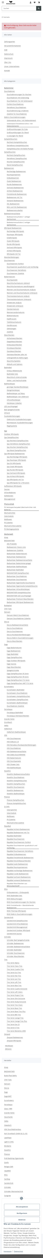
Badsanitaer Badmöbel (15, 570)
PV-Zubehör (11, 819)
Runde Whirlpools (13, 244)
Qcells (6, 1162)
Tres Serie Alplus (13, 963)
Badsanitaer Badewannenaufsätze (19, 560)
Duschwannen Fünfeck (15, 264)
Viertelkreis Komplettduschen (18, 145)
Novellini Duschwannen (15, 787)
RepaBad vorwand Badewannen (18, 880)
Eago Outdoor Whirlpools (16, 661)
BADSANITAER (9, 541)
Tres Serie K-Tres (13, 1028)
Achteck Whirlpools (14, 251)
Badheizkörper (9, 384)
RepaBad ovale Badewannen (17, 864)
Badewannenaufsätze (12, 213)
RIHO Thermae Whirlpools (16, 911)
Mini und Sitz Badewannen (17, 207)
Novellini (7, 771)
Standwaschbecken (14, 351)
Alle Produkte (12, 544)
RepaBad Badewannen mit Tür (18, 832)
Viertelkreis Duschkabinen (16, 107)
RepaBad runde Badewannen (18, 874)
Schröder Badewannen (15, 943)
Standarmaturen (13, 309)
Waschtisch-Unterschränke (17, 377)
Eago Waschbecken (14, 667)
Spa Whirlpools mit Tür (15, 479)
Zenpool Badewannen (15, 1037)
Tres (5, 959)
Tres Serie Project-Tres (15, 995)
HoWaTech (8, 729)
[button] (31, 2)
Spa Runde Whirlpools (15, 470)
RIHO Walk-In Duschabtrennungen (19, 914)
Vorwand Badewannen (15, 201)
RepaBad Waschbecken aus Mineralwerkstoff (17, 884)
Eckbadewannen (13, 178)
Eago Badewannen (14, 651)
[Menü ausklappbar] (3, 1)
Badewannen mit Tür (14, 197)
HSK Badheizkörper (14, 768)
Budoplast (8, 605)
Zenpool (7, 1034)
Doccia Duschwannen (15, 631)
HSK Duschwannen (14, 738)
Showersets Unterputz (15, 306)
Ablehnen (22, 1220)
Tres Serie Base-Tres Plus (16, 1011)
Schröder (7, 937)
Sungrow (7, 1195)
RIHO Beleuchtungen (14, 899)
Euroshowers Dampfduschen (17, 699)
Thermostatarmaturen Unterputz (19, 299)
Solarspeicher (12, 810)
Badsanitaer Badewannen (16, 557)
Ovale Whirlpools (13, 241)
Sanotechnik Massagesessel (17, 927)
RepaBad (7, 826)
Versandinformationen (12, 46)
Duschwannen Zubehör (15, 273)
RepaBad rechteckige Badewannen (20, 870)
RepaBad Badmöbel (14, 836)
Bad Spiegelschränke (12, 410)
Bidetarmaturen (13, 315)
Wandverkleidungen (11, 257)
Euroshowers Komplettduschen (18, 696)
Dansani (7, 612)
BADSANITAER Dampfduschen (18, 573)
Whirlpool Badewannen (13, 228)
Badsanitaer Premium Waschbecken (20, 599)
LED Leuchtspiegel (11, 406)
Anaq (6, 537)
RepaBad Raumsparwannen (17, 867)
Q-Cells (6, 806)
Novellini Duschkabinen (15, 777)
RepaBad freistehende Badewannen (20, 857)
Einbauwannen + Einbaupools (18, 892)
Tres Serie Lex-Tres (14, 979)
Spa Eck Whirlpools (14, 463)
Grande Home (9, 719)
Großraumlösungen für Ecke (17, 129)
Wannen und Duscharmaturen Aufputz (21, 290)
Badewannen (9, 168)
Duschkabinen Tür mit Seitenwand (19, 101)
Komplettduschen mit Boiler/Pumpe (20, 149)
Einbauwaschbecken (14, 345)
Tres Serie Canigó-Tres (15, 1018)
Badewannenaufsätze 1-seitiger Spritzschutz (18, 218)
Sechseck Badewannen (15, 188)
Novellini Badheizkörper (16, 794)
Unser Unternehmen (11, 66)
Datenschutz (18, 1251)
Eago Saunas (11, 664)
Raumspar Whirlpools (15, 234)
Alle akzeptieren (22, 1207)
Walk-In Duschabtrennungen (14, 117)
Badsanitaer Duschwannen (17, 579)
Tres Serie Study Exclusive (16, 1002)
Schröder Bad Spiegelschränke (18, 940)
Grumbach (8, 722)
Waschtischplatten (14, 361)
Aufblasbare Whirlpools (13, 486)
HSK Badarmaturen (14, 758)
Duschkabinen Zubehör (15, 706)
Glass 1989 (8, 1109)
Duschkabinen (9, 91)
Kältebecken (8, 496)
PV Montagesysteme (11, 529)
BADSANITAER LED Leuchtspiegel (19, 596)
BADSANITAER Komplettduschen (19, 592)
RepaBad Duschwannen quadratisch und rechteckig (22, 846)
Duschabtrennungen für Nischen (19, 94)
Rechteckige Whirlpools (15, 231)
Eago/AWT (8, 1096)
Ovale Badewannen (14, 181)
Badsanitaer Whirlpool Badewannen (20, 602)
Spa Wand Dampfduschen (16, 450)
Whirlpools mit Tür (14, 254)
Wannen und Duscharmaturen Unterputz (22, 293)
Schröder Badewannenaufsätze (18, 947)
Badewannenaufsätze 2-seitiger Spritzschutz (18, 223)
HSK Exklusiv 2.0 (13, 742)
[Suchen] (38, 8)
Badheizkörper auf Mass (16, 393)
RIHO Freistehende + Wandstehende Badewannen (20, 906)
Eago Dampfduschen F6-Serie (18, 674)
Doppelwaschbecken (14, 341)
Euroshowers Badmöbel (15, 690)
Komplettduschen (10, 139)
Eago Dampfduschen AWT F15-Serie (20, 683)
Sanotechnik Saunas (14, 934)
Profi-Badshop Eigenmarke (14, 1158)
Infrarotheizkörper (13, 400)
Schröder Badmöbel (14, 950)
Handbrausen (12, 325)
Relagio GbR (8, 1167)
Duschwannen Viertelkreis (16, 270)
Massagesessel (9, 499)
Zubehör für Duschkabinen (17, 114)
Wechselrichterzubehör (13, 526)
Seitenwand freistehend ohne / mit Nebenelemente (20, 125)
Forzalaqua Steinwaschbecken (18, 716)
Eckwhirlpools (12, 238)
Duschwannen (9, 260)
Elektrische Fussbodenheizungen (19, 419)
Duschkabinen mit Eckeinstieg (18, 98)
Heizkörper (9, 1046)
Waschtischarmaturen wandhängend (20, 286)
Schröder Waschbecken (15, 956)
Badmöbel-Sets (12, 374)
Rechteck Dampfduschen (16, 155)
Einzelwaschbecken (14, 348)
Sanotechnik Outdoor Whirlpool (18, 930)
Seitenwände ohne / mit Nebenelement (21, 120)
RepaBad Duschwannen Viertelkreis (20, 851)
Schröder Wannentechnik (13, 1191)
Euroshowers (9, 686)
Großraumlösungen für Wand (18, 132)
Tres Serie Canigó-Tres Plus (17, 1021)
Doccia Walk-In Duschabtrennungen (20, 638)
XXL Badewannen (13, 204)
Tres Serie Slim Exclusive (16, 998)
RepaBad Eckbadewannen (16, 854)
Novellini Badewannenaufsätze (18, 774)
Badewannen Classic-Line (16, 547)
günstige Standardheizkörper (17, 387)
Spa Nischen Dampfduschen (17, 447)
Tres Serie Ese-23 (13, 1024)
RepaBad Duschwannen (15, 839)
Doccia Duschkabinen (15, 628)
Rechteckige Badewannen (16, 171)
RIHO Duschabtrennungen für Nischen (21, 902)
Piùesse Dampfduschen (15, 800)
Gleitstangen (11, 328)
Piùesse (7, 797)
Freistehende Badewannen (17, 194)
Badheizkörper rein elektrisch (18, 397)
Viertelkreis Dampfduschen (17, 158)
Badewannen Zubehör (15, 550)
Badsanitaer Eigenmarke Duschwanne (21, 583)
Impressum (8, 1251)
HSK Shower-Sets (13, 764)
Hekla (6, 725)
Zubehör (10, 332)
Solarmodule (9, 516)
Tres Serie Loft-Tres (14, 982)
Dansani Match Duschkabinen (18, 615)
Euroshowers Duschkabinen (17, 693)
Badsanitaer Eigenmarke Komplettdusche (22, 586)
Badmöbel (8, 367)
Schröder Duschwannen (16, 953)
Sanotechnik (8, 917)
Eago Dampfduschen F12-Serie (18, 680)
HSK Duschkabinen (14, 748)
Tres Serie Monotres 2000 (16, 1031)
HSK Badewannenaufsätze (16, 751)
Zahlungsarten (9, 41)
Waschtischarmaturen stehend (18, 283)
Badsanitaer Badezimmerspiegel (19, 563)
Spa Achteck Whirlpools (15, 476)
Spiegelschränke (13, 670)
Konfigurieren (22, 1213)
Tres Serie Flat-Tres (14, 976)
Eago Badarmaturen (14, 648)
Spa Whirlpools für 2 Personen (18, 483)
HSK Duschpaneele (14, 761)
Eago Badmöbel (12, 654)
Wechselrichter (9, 513)
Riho (5, 889)
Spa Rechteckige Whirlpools (17, 457)
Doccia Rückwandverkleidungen (18, 635)
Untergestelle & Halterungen (17, 358)
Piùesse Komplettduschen (16, 803)
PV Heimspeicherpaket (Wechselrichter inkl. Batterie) (20, 508)
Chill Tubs (8, 609)
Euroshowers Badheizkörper (17, 703)
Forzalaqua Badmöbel (15, 712)
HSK (5, 735)
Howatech (7, 1125)
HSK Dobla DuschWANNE (16, 755)
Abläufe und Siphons (14, 364)
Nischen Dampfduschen (16, 162)
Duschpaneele (12, 280)
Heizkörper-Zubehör (14, 403)
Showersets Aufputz (14, 303)
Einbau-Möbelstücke (14, 371)
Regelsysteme (12, 426)
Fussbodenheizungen (12, 416)
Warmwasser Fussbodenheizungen (20, 423)
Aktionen (8, 1049)
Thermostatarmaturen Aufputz (18, 296)
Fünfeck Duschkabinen (15, 104)
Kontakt (7, 70)
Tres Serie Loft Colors (14, 992)
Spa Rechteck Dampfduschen (17, 441)
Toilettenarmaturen (14, 322)
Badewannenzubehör (15, 210)
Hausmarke (8, 1117)
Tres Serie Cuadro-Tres (15, 969)
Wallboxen (8, 519)
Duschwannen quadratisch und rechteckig (22, 267)
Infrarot (7, 413)
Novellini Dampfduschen (16, 784)
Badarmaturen (9, 277)
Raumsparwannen (13, 175)
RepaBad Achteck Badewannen (18, 829)
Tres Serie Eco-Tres (14, 972)
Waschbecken (9, 335)
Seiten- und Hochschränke (16, 380)
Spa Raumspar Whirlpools (16, 460)
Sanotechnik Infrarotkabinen (17, 924)
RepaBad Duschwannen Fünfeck (19, 842)
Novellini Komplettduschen (17, 781)
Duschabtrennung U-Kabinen (18, 111)
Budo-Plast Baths (10, 1075)
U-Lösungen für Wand (15, 136)
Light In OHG (9, 1142)
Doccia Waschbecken (14, 641)
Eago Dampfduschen (14, 657)
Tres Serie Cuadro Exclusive (17, 989)
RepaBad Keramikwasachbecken (19, 861)
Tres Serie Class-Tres (14, 966)
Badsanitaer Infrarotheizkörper (18, 589)
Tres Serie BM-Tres (14, 1015)
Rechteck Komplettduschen (17, 142)
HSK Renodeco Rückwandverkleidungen (21, 745)
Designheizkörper (13, 390)
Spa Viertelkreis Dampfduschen (18, 444)
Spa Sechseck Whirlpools (16, 473)
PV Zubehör (8, 523)
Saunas (7, 489)
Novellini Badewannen (15, 790)
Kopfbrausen (11, 319)
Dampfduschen (10, 152)
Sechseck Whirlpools (14, 247)
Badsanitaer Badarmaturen (17, 553)
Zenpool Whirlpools (14, 1041)
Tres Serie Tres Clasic (15, 1005)
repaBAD (7, 1171)
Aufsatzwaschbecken (14, 338)
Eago (6, 644)
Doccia (6, 622)
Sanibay (7, 1179)
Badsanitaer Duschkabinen (17, 576)
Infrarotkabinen (10, 492)
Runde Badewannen (14, 184)
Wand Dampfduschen (15, 165)
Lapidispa (7, 1138)
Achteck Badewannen (15, 191)
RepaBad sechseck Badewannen (19, 877)
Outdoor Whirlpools (11, 434)
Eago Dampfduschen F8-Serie (18, 677)
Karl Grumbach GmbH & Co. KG (15, 1133)
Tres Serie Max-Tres (14, 985)
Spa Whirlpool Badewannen (14, 454)
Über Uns (7, 62)
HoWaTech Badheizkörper (16, 732)
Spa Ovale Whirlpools (15, 466)
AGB (5, 50)
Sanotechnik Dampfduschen (17, 921)
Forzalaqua (8, 709)
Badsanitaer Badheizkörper (17, 566)
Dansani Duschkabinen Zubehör (19, 618)
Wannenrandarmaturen (15, 312)
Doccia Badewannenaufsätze (17, 625)
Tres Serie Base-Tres (14, 1008)
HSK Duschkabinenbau (12, 1129)
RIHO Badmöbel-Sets (14, 896)
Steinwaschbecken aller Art (17, 354)
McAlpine (7, 1146)
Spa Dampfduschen (11, 437)
